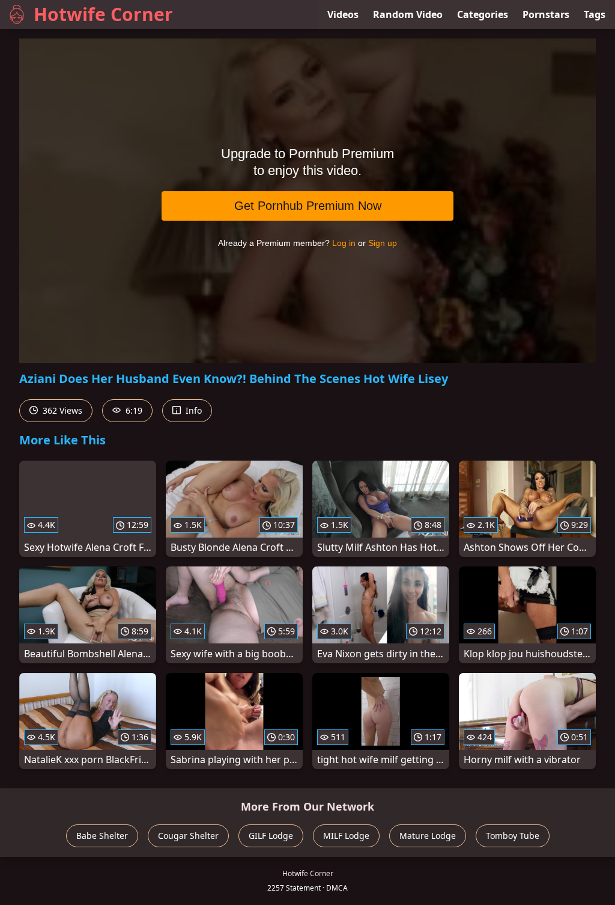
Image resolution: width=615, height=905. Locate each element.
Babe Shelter (102, 835)
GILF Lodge (271, 835)
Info (192, 410)
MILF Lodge (346, 835)
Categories (482, 14)
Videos (343, 14)
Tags (594, 14)
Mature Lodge (427, 835)
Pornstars (546, 14)
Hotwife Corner (103, 14)
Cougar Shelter (188, 835)
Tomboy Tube (512, 835)
